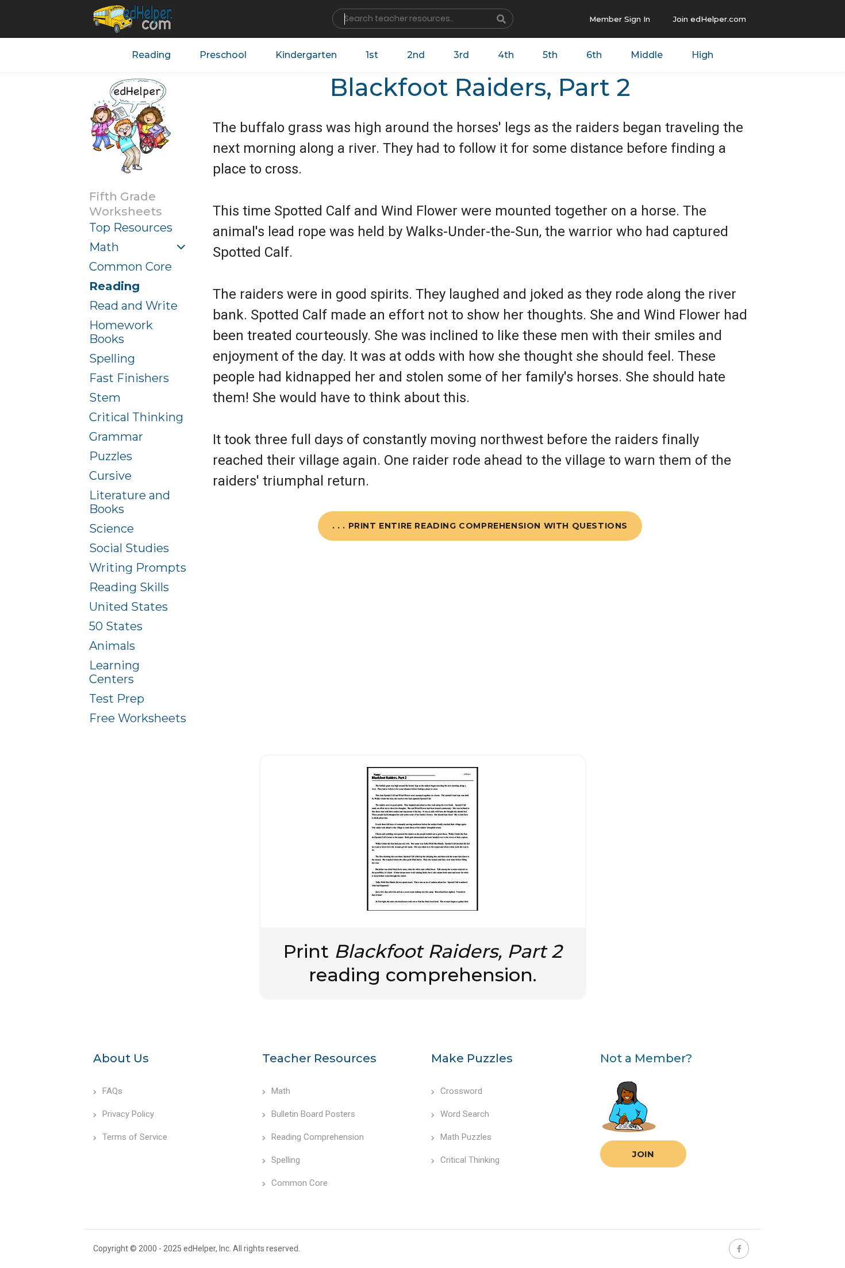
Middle (647, 54)
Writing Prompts (137, 568)
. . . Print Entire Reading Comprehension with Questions (480, 526)
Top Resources (130, 227)
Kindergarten (306, 54)
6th (594, 54)
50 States (116, 626)
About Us (121, 1058)
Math (104, 247)
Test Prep (116, 699)
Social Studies (129, 548)
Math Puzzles (465, 1137)
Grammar (116, 437)
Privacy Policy (128, 1114)
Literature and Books (129, 502)
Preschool (223, 54)
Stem (105, 397)
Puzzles (110, 456)
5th (550, 54)
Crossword (461, 1091)
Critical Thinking (136, 417)
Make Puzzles (472, 1058)
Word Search (464, 1114)
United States (128, 607)
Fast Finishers (129, 378)
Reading (151, 54)
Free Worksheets (137, 718)
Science (111, 528)
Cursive (110, 476)
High (702, 54)
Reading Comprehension (317, 1137)
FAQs (112, 1091)
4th (506, 54)
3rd (461, 54)
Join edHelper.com (709, 19)
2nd (416, 54)
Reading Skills (129, 587)
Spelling (112, 358)
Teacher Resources (319, 1058)
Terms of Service (134, 1137)
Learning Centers (114, 672)
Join (643, 1153)
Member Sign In (619, 19)
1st (372, 54)
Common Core (130, 266)
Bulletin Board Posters (313, 1114)
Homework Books (121, 332)
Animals (112, 646)
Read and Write (133, 306)
